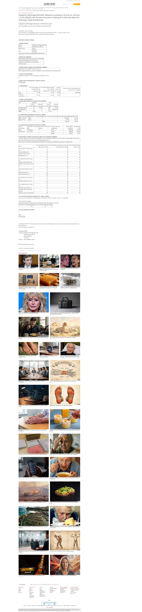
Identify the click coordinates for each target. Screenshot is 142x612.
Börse (31, 10)
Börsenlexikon (22, 584)
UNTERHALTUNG (43, 7)
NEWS (20, 7)
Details (63, 610)
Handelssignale (42, 592)
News (25, 605)
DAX (19, 588)
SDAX (19, 591)
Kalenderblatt (31, 597)
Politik (30, 590)
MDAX (20, 589)
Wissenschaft (31, 592)
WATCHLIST (78, 0)
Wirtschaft (31, 589)
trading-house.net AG (63, 588)
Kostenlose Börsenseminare (63, 590)
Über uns (60, 605)
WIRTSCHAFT (31, 7)
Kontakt (51, 592)
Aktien (41, 593)
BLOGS (67, 0)
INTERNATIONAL (61, 7)
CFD (40, 588)
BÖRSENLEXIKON (71, 0)
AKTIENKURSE (23, 7)
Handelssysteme (42, 591)
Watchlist (51, 589)
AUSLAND (53, 7)
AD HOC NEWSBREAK (53, 588)
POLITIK (35, 7)
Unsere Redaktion (66, 605)
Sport (30, 591)
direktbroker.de (62, 591)
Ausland (30, 593)
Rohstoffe (41, 590)
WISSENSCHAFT (48, 7)
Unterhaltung (31, 595)
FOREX (41, 589)
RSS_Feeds (51, 591)
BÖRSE (27, 7)
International (31, 596)
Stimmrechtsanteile (36, 10)
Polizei (30, 594)
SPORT (38, 7)
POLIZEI (57, 7)
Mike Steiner (73, 605)
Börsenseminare (42, 596)
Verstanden (66, 610)
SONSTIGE (66, 7)
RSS (75, 0)
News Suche (76, 4)
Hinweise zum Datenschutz (52, 605)
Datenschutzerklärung (41, 605)
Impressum (34, 605)
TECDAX (20, 590)
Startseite (27, 10)
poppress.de (62, 592)
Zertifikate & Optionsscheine (42, 595)
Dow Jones (20, 592)
